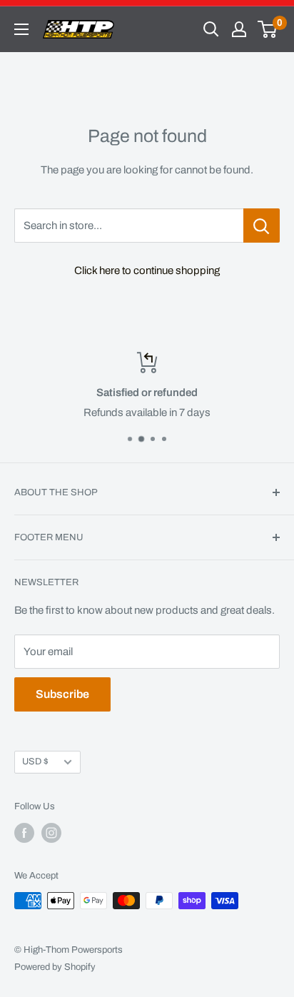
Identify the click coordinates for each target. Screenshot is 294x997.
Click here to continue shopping (147, 270)
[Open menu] (21, 29)
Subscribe (62, 694)
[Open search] (211, 29)
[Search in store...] (261, 225)
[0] (268, 29)
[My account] (239, 29)
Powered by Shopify (55, 967)
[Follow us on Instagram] (51, 833)
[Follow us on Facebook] (24, 833)
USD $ (35, 761)
